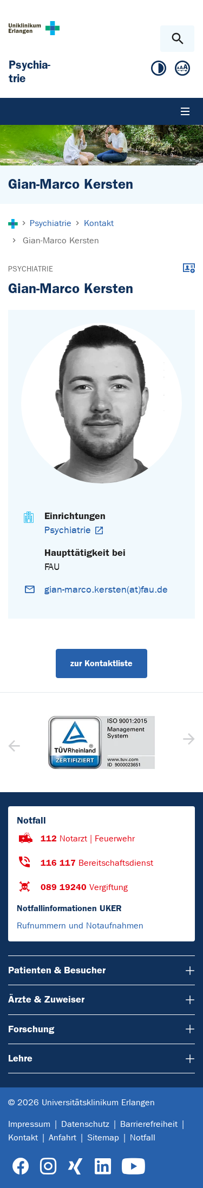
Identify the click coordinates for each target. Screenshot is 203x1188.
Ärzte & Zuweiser (46, 999)
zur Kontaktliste (101, 663)
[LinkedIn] (102, 1166)
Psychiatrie (30, 269)
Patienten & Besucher (57, 970)
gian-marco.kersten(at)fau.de (106, 589)
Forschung (31, 1029)
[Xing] (75, 1166)
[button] (187, 742)
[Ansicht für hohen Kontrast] (158, 71)
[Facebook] (20, 1166)
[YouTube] (133, 1166)
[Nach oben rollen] (186, 1170)
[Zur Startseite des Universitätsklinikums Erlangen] (34, 28)
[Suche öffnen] (177, 38)
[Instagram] (48, 1166)
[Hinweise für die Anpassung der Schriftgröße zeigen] (182, 71)
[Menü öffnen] (185, 111)
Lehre (20, 1058)
